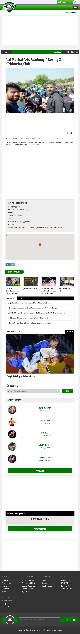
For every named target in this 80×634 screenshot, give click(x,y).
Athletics (5, 580)
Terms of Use (66, 589)
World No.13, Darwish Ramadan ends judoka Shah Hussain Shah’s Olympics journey (36, 313)
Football (5, 589)
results (21, 298)
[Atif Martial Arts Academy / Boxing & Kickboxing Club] (8, 264)
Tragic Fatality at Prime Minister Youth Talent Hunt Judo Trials (29, 303)
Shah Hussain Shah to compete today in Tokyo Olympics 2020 (29, 318)
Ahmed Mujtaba (45, 445)
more (68, 331)
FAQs (4, 604)
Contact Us (46, 583)
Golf (4, 592)
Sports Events (27, 589)
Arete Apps (57, 630)
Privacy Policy (66, 586)
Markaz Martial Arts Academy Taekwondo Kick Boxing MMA (48, 291)
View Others (39, 528)
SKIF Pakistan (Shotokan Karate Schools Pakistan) (12, 291)
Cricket (5, 586)
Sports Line (26, 592)
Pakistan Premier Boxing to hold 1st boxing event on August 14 (30, 323)
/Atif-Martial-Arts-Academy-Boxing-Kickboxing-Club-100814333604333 (36, 227)
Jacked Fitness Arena (30, 289)
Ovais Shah (45, 420)
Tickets (45, 580)
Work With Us (66, 583)
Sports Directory (28, 586)
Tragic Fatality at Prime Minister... (22, 376)
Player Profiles (28, 580)
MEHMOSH (45, 433)
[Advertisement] (40, 30)
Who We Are (7, 601)
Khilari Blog (66, 580)
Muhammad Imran (45, 457)
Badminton (6, 583)
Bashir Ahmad (45, 408)
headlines (11, 298)
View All (39, 470)
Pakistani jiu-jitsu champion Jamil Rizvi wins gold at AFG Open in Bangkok (33, 308)
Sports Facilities (28, 583)
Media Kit (6, 607)
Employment (47, 586)
